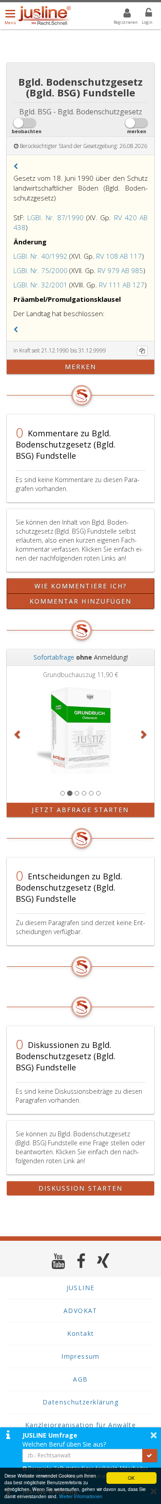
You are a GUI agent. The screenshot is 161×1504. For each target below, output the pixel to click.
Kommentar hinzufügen (81, 601)
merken (81, 366)
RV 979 (108, 270)
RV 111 (110, 284)
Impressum (80, 1356)
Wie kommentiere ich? (80, 586)
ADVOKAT (80, 1310)
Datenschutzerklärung (80, 1402)
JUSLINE (81, 1287)
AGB (80, 1379)
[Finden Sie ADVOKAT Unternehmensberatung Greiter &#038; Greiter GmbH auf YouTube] (58, 1260)
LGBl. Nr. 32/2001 (40, 284)
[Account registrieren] (121, 14)
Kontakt (80, 1333)
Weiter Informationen (80, 1496)
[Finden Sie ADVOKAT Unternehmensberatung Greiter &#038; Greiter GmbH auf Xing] (103, 1260)
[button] (15, 166)
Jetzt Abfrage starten (80, 809)
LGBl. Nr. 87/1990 (55, 217)
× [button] (153, 1435)
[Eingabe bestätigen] (149, 1455)
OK (131, 1477)
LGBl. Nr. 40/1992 (40, 256)
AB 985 (132, 270)
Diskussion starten (80, 1188)
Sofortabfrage (54, 657)
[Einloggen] (143, 14)
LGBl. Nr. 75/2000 (40, 270)
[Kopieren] (142, 351)
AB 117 (131, 256)
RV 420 (125, 217)
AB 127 (133, 284)
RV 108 (107, 256)
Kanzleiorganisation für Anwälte (80, 1425)
